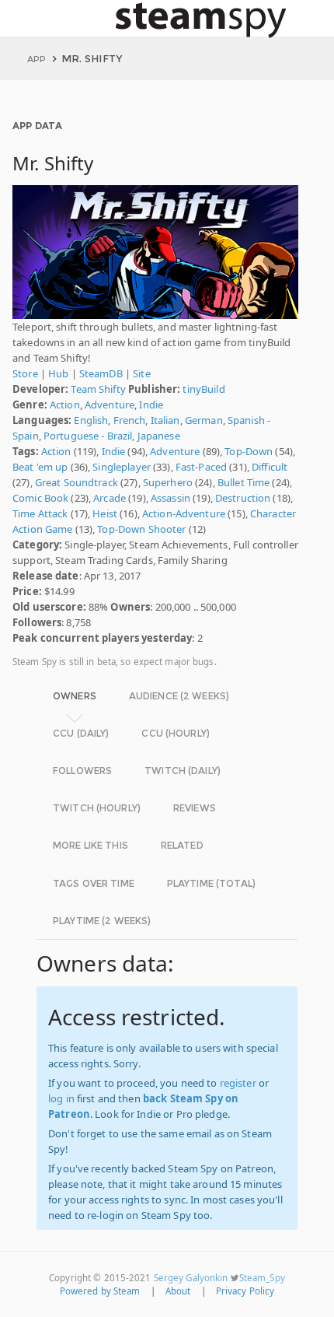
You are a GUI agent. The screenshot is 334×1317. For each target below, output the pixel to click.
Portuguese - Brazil (87, 436)
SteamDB (101, 373)
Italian (165, 420)
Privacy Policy (245, 1291)
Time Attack (40, 513)
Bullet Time (243, 482)
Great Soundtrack (76, 482)
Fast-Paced (201, 467)
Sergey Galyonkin (191, 1278)
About (178, 1291)
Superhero (168, 482)
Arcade (109, 498)
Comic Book (40, 498)
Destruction (242, 498)
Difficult (269, 467)
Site (142, 373)
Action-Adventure (183, 513)
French (129, 420)
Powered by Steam (100, 1291)
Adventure (109, 405)
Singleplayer (121, 467)
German (204, 420)
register (238, 1083)
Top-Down (248, 451)
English (91, 420)
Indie (151, 405)
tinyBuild (203, 389)
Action (65, 405)
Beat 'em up (40, 467)
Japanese (158, 436)
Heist (104, 513)
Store (25, 373)
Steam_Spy (262, 1278)
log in (61, 1098)
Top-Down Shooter (141, 529)
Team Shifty (98, 389)
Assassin (170, 498)
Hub (58, 373)
